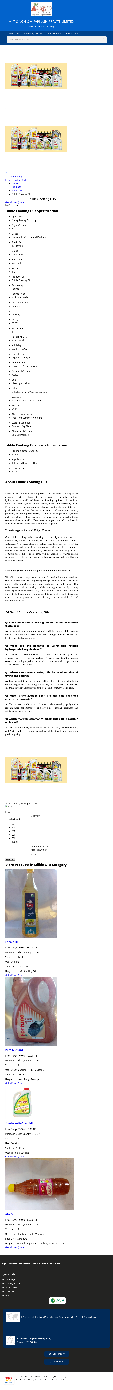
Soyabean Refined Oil (19, 1123)
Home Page (13, 33)
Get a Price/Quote (14, 202)
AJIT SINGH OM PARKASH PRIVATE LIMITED (41, 23)
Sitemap (8, 1295)
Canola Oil (11, 942)
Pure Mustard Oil (16, 1050)
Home (15, 183)
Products (16, 186)
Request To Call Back (15, 179)
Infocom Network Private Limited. (51, 1380)
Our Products (54, 33)
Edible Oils (17, 190)
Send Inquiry (15, 176)
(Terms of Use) (71, 1377)
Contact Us (72, 33)
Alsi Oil (9, 1214)
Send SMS (58, 1361)
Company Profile (33, 33)
